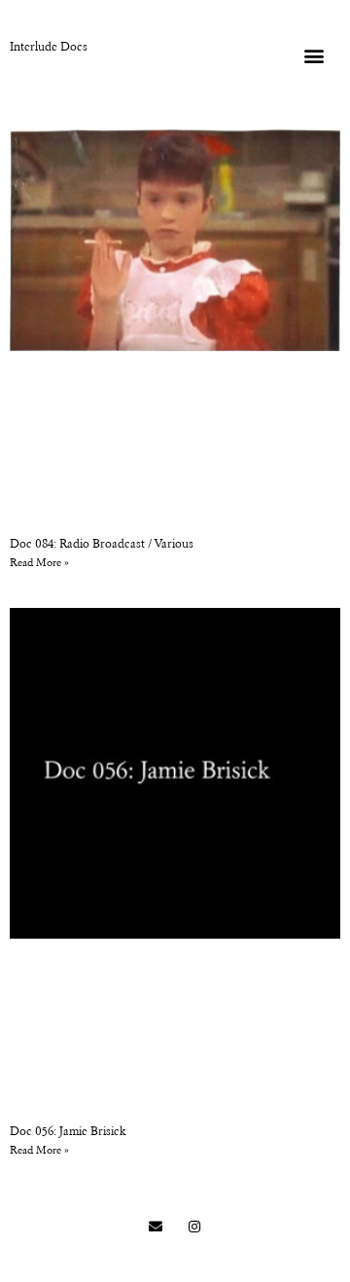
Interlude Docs (49, 47)
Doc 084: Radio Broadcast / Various (101, 545)
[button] (314, 55)
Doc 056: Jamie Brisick (68, 1132)
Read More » (39, 563)
